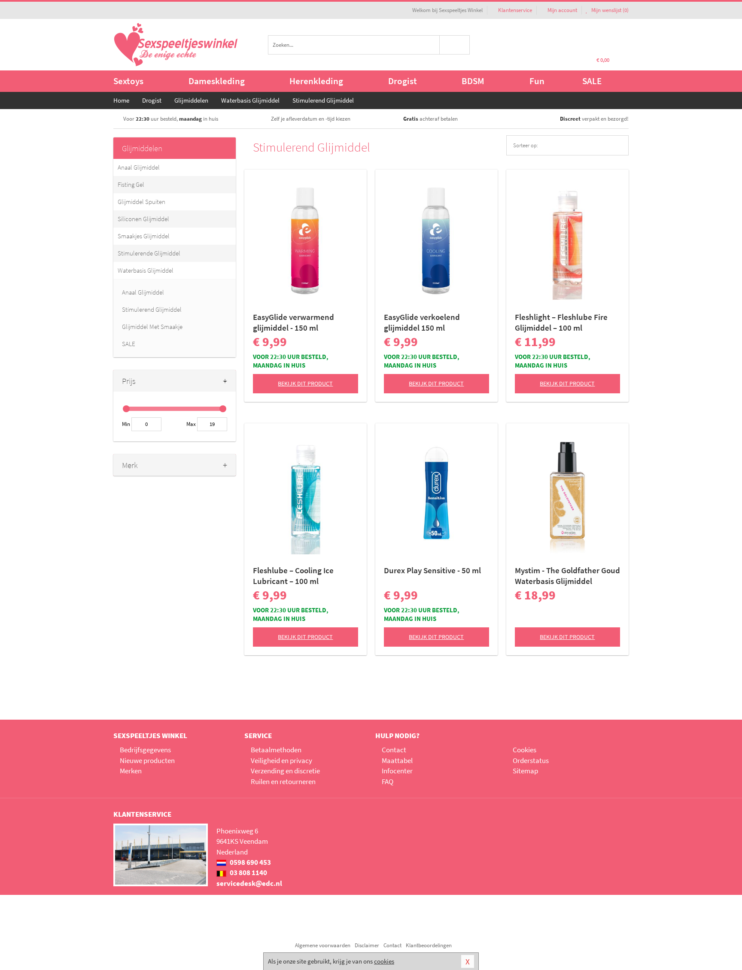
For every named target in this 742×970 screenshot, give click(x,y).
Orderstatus (531, 760)
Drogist (402, 81)
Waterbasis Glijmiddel (145, 270)
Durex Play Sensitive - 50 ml (432, 570)
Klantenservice (515, 10)
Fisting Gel (131, 184)
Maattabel (397, 760)
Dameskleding (217, 81)
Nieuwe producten (147, 760)
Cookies (524, 749)
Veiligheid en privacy (281, 760)
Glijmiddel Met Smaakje (152, 326)
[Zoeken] (455, 45)
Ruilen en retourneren (283, 781)
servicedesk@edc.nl (249, 883)
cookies (384, 961)
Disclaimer (367, 945)
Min (126, 424)
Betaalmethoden (276, 749)
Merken (131, 770)
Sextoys (128, 81)
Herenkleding (316, 81)
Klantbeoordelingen (429, 945)
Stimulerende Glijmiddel (149, 253)
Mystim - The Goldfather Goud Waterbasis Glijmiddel (567, 575)
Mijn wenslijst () (609, 10)
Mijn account (562, 10)
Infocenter (397, 770)
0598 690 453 (249, 862)
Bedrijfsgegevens (145, 749)
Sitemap (525, 770)
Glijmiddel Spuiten (141, 202)
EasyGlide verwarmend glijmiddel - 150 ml (293, 322)
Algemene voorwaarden (322, 945)
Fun (536, 81)
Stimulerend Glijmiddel (152, 309)
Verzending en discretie (285, 770)
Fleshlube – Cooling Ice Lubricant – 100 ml (293, 575)
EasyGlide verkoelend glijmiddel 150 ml (422, 322)
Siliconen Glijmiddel (143, 219)
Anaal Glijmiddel (139, 167)
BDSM (473, 81)
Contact (394, 749)
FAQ (387, 781)
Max (191, 424)
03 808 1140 (247, 872)
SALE (592, 81)
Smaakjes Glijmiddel (144, 236)
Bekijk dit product (305, 383)
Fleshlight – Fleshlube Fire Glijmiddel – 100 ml (561, 322)
